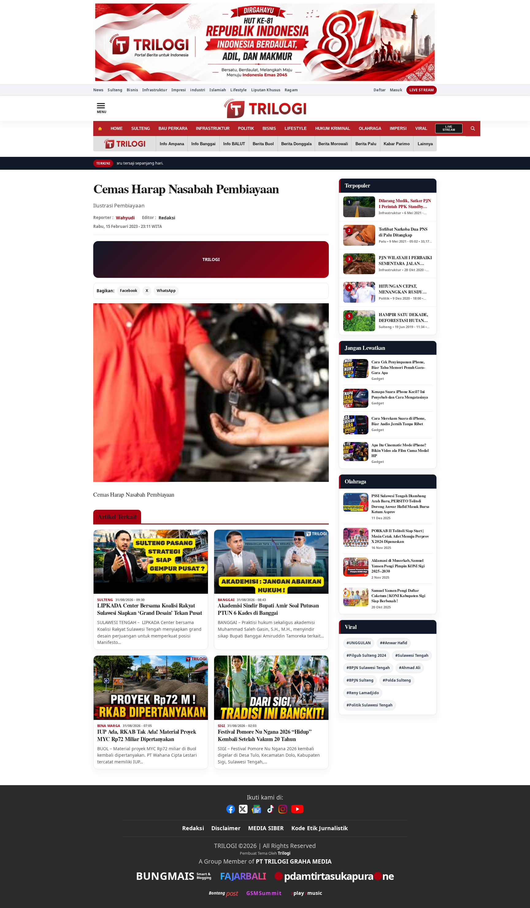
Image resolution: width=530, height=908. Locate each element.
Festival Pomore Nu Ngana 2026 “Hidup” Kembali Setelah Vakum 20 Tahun (265, 735)
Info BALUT (234, 144)
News (98, 90)
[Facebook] (230, 809)
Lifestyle (238, 90)
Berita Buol (263, 144)
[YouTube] (297, 809)
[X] (243, 809)
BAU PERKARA (173, 128)
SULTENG (140, 128)
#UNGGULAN (359, 642)
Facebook (128, 290)
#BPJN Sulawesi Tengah (368, 667)
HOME (117, 128)
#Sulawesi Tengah (411, 655)
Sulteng (115, 90)
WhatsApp (166, 290)
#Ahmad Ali (410, 667)
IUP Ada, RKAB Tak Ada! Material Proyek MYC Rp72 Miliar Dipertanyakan (146, 735)
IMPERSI (398, 128)
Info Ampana (172, 144)
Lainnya (425, 144)
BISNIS (269, 128)
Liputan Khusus (266, 90)
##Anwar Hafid (393, 642)
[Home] (99, 128)
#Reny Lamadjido (363, 692)
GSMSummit (264, 893)
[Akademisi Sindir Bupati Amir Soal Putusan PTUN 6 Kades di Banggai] (271, 562)
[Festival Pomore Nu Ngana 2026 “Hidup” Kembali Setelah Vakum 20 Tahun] (271, 688)
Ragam (291, 90)
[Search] (473, 128)
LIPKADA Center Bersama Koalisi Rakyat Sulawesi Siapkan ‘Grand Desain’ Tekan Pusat (149, 609)
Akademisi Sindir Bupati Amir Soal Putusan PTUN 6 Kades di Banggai (268, 609)
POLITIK (246, 128)
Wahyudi (125, 218)
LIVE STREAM (421, 90)
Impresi (178, 90)
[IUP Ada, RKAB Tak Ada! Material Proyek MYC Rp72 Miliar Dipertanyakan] (151, 688)
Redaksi (193, 828)
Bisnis (132, 90)
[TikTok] (270, 809)
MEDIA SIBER (266, 828)
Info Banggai (203, 144)
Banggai (226, 600)
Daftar (380, 90)
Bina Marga (108, 726)
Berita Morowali (333, 144)
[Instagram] (282, 809)
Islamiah (217, 90)
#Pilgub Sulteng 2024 (366, 655)
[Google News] (257, 809)
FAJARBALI (243, 876)
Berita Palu (365, 144)
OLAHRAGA (370, 128)
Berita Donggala (296, 144)
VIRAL (421, 128)
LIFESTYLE (296, 128)
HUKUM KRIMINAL (332, 128)
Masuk (396, 90)
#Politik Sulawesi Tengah (370, 705)
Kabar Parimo (397, 144)
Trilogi (284, 853)
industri (197, 90)
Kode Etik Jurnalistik (319, 828)
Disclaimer (226, 828)
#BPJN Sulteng (360, 680)
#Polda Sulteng (397, 680)
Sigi (221, 726)
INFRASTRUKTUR (212, 128)
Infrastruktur (154, 90)
